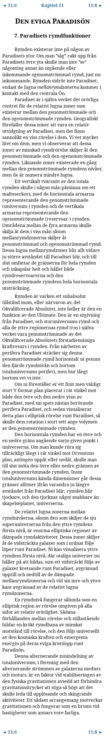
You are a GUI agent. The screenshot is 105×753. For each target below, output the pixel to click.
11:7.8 (6, 599)
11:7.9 (6, 655)
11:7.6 (6, 434)
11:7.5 (6, 384)
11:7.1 (6, 49)
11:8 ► (95, 5)
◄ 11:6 (9, 5)
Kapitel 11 (52, 5)
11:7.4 (6, 296)
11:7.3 (6, 181)
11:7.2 (6, 99)
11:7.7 (6, 511)
